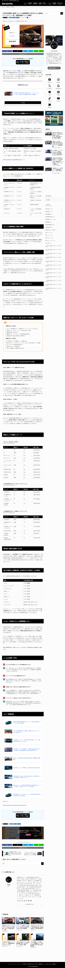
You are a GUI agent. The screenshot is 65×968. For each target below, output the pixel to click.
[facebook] (20, 901)
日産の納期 (5, 17)
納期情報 (10, 17)
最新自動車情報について (54, 68)
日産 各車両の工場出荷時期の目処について (15, 159)
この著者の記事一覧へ (29, 904)
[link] (18, 901)
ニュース (49, 235)
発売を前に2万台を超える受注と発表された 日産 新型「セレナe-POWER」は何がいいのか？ (27, 776)
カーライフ (50, 237)
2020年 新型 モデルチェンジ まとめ (54, 258)
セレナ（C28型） (17, 70)
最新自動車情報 (7, 3)
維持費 (49, 222)
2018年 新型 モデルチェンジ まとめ (54, 250)
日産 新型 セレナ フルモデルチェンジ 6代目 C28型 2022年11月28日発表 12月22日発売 (27, 795)
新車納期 (49, 214)
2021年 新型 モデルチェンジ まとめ (54, 262)
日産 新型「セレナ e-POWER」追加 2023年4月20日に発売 (26, 767)
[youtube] (31, 901)
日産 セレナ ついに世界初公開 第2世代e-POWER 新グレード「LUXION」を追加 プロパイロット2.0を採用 (27, 786)
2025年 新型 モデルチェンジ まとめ (54, 277)
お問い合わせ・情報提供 (51, 964)
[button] (7, 51)
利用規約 (24, 964)
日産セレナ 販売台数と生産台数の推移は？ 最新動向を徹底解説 (26, 758)
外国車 (50, 211)
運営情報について (42, 964)
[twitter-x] (22, 901)
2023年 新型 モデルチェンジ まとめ (54, 269)
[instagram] (24, 901)
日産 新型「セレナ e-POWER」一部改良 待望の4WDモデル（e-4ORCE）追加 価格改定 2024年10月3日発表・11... (26, 749)
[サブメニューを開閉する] (61, 209)
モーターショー (51, 240)
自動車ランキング (51, 219)
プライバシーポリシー (17, 964)
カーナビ (49, 232)
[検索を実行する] (42, 863)
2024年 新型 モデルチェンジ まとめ (54, 273)
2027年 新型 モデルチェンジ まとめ (54, 285)
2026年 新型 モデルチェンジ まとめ (54, 281)
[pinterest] (29, 901)
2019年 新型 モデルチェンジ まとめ (54, 254)
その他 (49, 243)
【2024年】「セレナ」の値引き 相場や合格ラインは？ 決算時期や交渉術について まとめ (26, 740)
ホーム (10, 964)
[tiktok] (26, 901)
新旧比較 (49, 227)
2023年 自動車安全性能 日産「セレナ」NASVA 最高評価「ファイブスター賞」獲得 (27, 722)
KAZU (8, 884)
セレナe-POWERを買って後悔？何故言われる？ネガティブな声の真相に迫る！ (26, 731)
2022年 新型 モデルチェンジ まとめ (54, 265)
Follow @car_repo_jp (20, 835)
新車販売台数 (51, 216)
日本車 (50, 208)
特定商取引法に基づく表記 (32, 964)
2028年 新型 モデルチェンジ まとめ (54, 289)
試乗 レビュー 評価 (51, 229)
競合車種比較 (51, 224)
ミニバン (17, 17)
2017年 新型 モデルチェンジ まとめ (54, 246)
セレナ (14, 17)
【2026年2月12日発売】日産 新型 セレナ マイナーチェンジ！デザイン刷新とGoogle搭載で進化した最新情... (26, 93)
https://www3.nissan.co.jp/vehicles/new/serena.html (14, 805)
